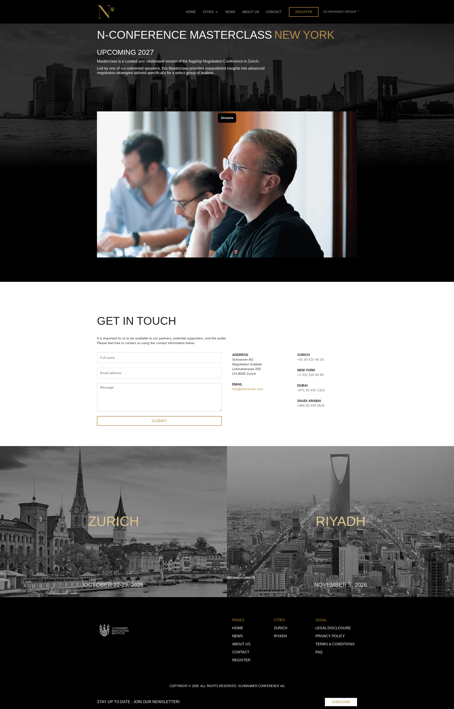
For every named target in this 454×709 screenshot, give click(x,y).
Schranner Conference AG (261, 686)
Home (191, 12)
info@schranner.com (247, 389)
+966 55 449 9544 (311, 405)
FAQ (319, 652)
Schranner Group (341, 12)
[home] (105, 12)
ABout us (241, 644)
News (230, 12)
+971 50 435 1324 (311, 390)
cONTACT (240, 652)
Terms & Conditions (335, 644)
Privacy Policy (330, 636)
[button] (210, 11)
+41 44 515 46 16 (310, 359)
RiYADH (280, 636)
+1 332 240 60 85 (310, 375)
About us (250, 12)
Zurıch (280, 628)
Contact (274, 12)
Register (303, 12)
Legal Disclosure (333, 628)
